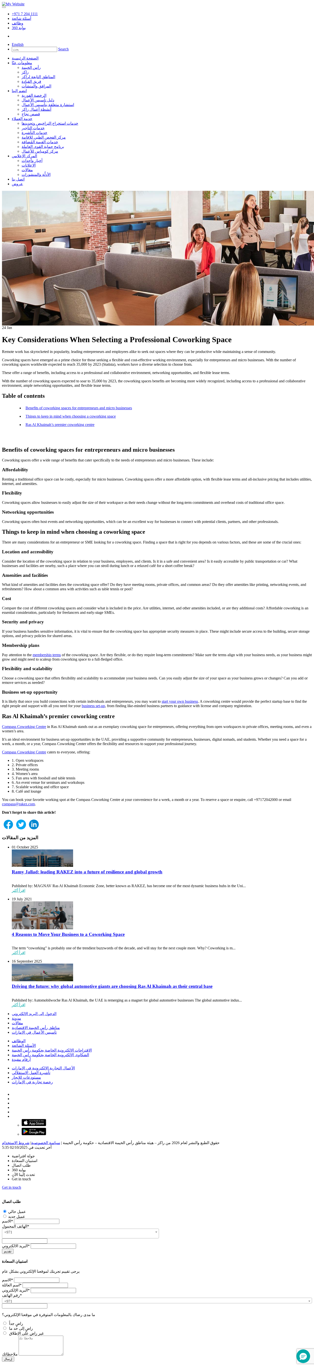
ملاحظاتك (10, 1354)
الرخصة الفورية (34, 95)
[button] (303, 1356)
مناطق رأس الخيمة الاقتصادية (36, 1028)
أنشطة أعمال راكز (36, 109)
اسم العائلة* (12, 1285)
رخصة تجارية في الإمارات (32, 1082)
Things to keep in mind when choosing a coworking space (71, 416)
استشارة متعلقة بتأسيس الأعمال (48, 105)
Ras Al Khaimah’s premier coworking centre (60, 425)
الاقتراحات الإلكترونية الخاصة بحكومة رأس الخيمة (52, 1050)
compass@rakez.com (18, 804)
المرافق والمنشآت (36, 86)
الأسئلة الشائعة (24, 1045)
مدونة (16, 1018)
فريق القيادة (31, 81)
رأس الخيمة (31, 67)
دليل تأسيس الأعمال (38, 100)
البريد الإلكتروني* (16, 1290)
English (18, 44)
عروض (17, 184)
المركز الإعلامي (24, 156)
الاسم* (7, 1221)
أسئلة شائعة (21, 18)
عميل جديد (16, 1216)
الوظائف (19, 1041)
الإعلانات (29, 165)
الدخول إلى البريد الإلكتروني (34, 1014)
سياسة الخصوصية (45, 1143)
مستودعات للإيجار (26, 1077)
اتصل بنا (18, 179)
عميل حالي (16, 1212)
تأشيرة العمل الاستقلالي (31, 1073)
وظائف (17, 23)
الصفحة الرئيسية (25, 58)
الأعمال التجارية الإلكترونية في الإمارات (43, 1068)
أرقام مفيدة (21, 1059)
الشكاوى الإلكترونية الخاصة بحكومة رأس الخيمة (50, 1055)
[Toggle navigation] (4, 7)
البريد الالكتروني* (16, 1246)
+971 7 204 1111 (25, 14)
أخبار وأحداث (32, 160)
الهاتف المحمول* (15, 1226)
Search (63, 49)
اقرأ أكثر (18, 890)
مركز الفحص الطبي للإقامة (44, 137)
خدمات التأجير (33, 128)
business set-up (93, 706)
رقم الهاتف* (12, 1295)
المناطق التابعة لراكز (38, 77)
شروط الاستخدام (15, 1143)
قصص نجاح (31, 114)
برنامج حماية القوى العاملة (43, 147)
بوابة (19, 28)
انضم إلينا (19, 91)
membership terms (47, 655)
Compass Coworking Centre (24, 727)
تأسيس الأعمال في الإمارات (34, 1032)
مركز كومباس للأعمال (40, 151)
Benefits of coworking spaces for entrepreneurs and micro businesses (79, 408)
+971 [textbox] (8, 1232)
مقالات (27, 170)
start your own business (180, 701)
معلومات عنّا (22, 63)
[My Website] (13, 4)
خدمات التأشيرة (34, 133)
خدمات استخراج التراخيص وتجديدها (50, 123)
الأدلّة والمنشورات (36, 174)
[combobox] (80, 1233)
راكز (25, 72)
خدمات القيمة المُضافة (40, 142)
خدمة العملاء (22, 119)
